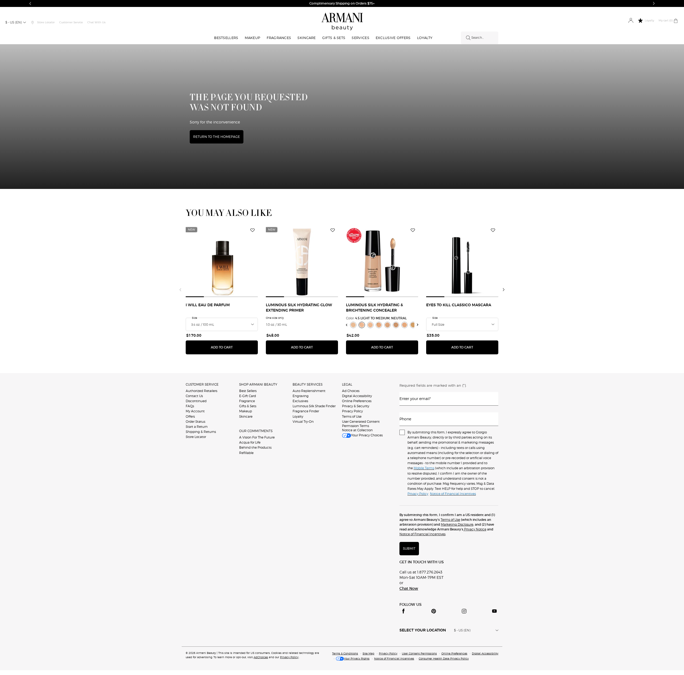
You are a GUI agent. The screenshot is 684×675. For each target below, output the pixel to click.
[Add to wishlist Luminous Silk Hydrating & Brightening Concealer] (413, 230)
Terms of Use (352, 416)
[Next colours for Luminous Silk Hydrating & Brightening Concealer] (417, 324)
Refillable (246, 453)
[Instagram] (464, 611)
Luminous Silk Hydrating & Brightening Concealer (374, 307)
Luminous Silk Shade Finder (314, 406)
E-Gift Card (247, 396)
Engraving (301, 396)
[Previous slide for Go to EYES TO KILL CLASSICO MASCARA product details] (429, 261)
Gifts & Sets (247, 406)
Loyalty (298, 416)
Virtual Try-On (303, 422)
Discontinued (196, 401)
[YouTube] (494, 611)
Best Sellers (247, 391)
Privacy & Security (355, 406)
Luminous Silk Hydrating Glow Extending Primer (299, 307)
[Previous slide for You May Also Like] (180, 289)
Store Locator (196, 437)
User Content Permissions (419, 653)
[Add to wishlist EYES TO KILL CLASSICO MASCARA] (493, 230)
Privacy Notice (474, 529)
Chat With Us (96, 22)
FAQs (190, 406)
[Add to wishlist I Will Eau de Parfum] (252, 230)
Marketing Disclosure (457, 524)
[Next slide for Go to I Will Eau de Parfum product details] (254, 261)
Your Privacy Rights (357, 658)
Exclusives (300, 401)
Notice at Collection (357, 430)
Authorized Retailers (201, 391)
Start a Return (197, 427)
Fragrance (247, 401)
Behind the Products (255, 447)
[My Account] (630, 21)
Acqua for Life (250, 442)
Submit (409, 548)
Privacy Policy (352, 411)
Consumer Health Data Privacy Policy (444, 658)
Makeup (245, 411)
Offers (190, 416)
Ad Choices (350, 391)
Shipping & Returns (201, 432)
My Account (195, 411)
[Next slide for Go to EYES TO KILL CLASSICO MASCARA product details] (495, 261)
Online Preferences (356, 401)
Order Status (195, 422)
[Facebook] (403, 611)
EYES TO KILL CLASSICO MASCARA (458, 305)
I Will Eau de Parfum (208, 305)
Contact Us (194, 396)
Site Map (368, 653)
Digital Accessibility (357, 396)
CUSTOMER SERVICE (202, 384)
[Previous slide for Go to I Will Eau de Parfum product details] (189, 261)
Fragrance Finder (306, 411)
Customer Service (71, 22)
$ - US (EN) (13, 22)
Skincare (245, 416)
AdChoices (261, 657)
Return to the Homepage (216, 137)
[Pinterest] (434, 611)
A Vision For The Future (257, 437)
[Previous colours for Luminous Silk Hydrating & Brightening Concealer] (346, 324)
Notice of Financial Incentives (422, 534)
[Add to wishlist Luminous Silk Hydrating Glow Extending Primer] (332, 230)
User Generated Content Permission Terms (361, 424)
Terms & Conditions (345, 653)
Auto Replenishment (309, 391)
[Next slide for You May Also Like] (503, 289)
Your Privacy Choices (367, 435)
